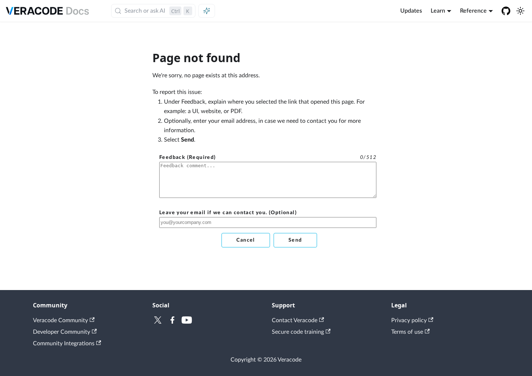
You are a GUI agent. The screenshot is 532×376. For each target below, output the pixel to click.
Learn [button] (438, 11)
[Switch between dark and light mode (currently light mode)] (520, 11)
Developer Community (61, 332)
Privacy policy (409, 320)
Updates (411, 11)
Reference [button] (473, 11)
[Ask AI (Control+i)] (206, 11)
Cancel (245, 240)
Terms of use (407, 332)
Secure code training (298, 332)
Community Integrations (63, 343)
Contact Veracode (294, 320)
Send (295, 240)
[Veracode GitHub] (506, 11)
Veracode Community (60, 320)
